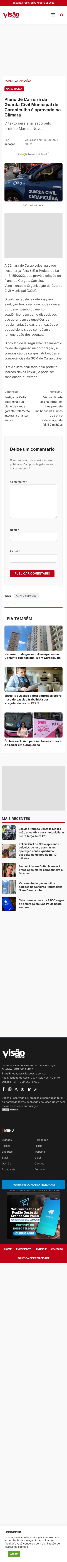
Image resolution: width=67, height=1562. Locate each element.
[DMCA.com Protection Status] (33, 1110)
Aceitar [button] (14, 1553)
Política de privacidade (33, 1258)
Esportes (7, 1151)
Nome (14, 529)
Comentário (18, 481)
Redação (9, 143)
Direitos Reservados (14, 1097)
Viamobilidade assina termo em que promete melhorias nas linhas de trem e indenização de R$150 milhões (49, 411)
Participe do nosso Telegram (34, 1184)
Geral (37, 1157)
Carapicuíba (22, 80)
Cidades (7, 1139)
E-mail (15, 551)
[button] (61, 15)
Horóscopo (41, 1139)
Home (8, 80)
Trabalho (39, 1151)
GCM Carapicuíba (26, 595)
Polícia (38, 1145)
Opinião (6, 1163)
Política (6, 1145)
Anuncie (39, 1169)
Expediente (8, 1169)
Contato (39, 1163)
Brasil (5, 1157)
